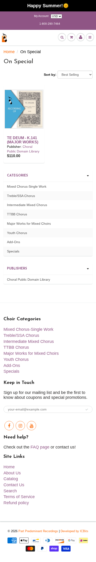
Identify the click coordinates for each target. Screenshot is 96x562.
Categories (17, 175)
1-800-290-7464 (49, 23)
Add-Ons (13, 242)
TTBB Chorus (17, 214)
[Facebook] (9, 425)
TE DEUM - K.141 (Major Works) (22, 140)
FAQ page (40, 447)
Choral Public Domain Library (28, 279)
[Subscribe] (86, 409)
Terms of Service (19, 496)
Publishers (17, 268)
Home (9, 51)
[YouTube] (31, 425)
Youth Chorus (17, 233)
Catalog (10, 478)
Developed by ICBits (74, 531)
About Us (12, 473)
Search (10, 491)
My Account (41, 16)
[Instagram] (20, 425)
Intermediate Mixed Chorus (27, 205)
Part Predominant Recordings (38, 531)
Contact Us (13, 485)
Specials (13, 251)
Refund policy (16, 502)
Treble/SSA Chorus (21, 196)
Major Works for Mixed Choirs (29, 223)
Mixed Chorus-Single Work (26, 186)
